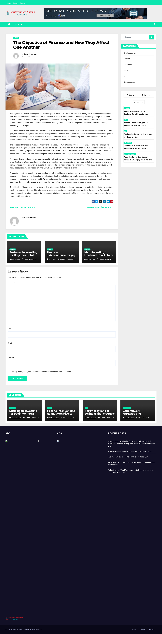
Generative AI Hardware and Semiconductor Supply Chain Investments (137, 415)
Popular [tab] (147, 95)
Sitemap (22, 3)
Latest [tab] (131, 95)
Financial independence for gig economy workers (61, 255)
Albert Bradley (30, 259)
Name (11, 329)
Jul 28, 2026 (91, 418)
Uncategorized (129, 82)
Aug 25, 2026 (16, 418)
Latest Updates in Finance (99, 207)
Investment (128, 65)
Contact (15, 3)
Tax (125, 76)
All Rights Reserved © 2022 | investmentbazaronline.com (24, 629)
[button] (155, 24)
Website (11, 357)
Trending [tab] (140, 102)
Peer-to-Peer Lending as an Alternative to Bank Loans (61, 413)
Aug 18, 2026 (54, 418)
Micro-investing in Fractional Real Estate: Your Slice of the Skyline (98, 256)
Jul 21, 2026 (129, 418)
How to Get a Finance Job (24, 207)
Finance (16, 37)
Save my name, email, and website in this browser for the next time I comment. (40, 372)
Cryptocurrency (130, 53)
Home (9, 3)
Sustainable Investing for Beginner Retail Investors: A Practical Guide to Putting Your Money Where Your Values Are (131, 443)
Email (10, 343)
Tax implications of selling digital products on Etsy (100, 413)
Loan (126, 70)
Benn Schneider (30, 54)
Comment (12, 282)
